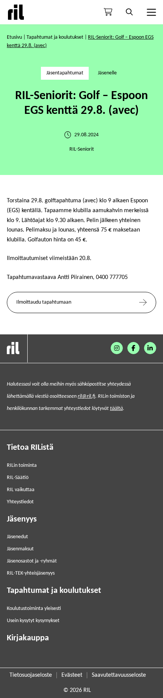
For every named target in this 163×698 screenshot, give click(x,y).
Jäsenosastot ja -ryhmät (32, 561)
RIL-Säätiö (17, 478)
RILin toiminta (22, 465)
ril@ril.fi (86, 396)
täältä (116, 408)
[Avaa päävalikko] (150, 12)
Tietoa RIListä (30, 447)
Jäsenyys (22, 519)
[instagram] (117, 348)
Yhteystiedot (20, 502)
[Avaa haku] (129, 12)
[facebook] (133, 348)
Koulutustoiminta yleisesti (34, 608)
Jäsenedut (17, 537)
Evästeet (71, 675)
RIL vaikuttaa (20, 490)
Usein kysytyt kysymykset (33, 621)
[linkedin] (150, 348)
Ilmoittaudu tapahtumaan (43, 302)
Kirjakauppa (28, 638)
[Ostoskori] (108, 12)
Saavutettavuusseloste (119, 675)
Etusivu (14, 37)
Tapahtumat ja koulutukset (55, 37)
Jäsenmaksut (20, 549)
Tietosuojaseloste (30, 675)
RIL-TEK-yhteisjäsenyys (31, 573)
